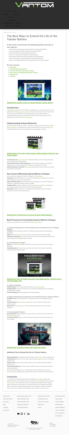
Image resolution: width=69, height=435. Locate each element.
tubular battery (28, 117)
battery (19, 234)
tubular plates (49, 127)
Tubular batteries (11, 110)
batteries (39, 359)
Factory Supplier (11, 20)
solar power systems (24, 112)
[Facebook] (25, 410)
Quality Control (19, 23)
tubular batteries (12, 127)
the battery (14, 315)
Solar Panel (16, 14)
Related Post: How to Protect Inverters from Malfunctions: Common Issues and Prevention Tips (34, 280)
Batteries (14, 11)
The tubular (28, 167)
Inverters (6, 14)
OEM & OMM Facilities (9, 23)
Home (8, 11)
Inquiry (7, 25)
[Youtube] (18, 410)
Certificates (17, 25)
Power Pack (11, 17)
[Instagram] (22, 410)
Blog (12, 25)
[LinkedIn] (28, 410)
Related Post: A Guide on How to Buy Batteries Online (26, 347)
